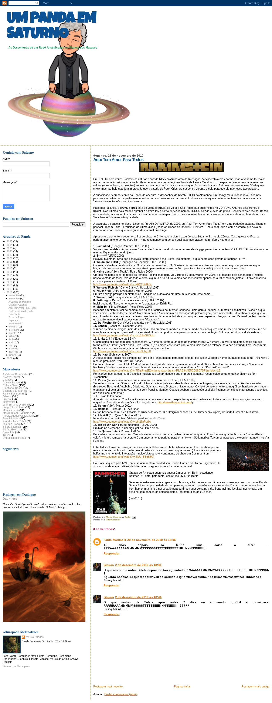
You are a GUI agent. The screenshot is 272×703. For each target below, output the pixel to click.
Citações (8, 379)
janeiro (13, 355)
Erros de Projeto (16, 317)
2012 (10, 285)
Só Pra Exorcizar (12, 429)
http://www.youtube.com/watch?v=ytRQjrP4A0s (122, 284)
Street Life (8, 432)
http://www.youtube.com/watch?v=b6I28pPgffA (122, 421)
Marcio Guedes (35, 637)
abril (11, 345)
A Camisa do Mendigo (19, 301)
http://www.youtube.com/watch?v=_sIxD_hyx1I (122, 351)
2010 (10, 292)
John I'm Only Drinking (16, 404)
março (12, 348)
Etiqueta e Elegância (15, 390)
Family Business (12, 393)
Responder (111, 553)
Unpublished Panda (14, 437)
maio (12, 342)
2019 (10, 261)
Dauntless (10, 498)
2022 (10, 251)
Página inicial (182, 686)
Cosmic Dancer (12, 382)
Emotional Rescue (13, 388)
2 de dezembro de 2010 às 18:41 (138, 565)
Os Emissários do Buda (20, 311)
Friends (7, 396)
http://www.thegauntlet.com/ (175, 402)
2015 (10, 275)
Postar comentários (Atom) (120, 694)
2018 (10, 265)
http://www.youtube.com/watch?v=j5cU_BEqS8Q (123, 456)
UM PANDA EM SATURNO (51, 27)
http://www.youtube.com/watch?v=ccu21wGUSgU (123, 335)
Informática (9, 401)
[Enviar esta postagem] (133, 517)
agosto (13, 333)
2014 (10, 278)
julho (11, 336)
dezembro (14, 295)
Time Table (14, 314)
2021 (10, 254)
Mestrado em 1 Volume (16, 413)
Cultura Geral (10, 385)
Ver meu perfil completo (16, 666)
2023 (10, 248)
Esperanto (13, 320)
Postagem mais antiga (255, 686)
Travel (6, 435)
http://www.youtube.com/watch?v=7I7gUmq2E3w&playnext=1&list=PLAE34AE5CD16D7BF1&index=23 (156, 370)
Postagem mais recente (108, 686)
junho (12, 339)
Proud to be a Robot (14, 421)
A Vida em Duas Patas (15, 374)
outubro (13, 326)
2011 (10, 288)
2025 (10, 241)
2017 (10, 268)
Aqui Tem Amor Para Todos (22, 308)
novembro (14, 298)
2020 (10, 258)
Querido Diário (11, 424)
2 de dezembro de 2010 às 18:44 (138, 597)
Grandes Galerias (17, 304)
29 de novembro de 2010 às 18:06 (151, 540)
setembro (14, 330)
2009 (10, 358)
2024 (10, 244)
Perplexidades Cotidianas (18, 415)
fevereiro (14, 351)
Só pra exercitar (12, 426)
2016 (10, 271)
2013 (10, 282)
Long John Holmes (14, 407)
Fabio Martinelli (114, 540)
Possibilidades (11, 418)
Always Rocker (113, 520)
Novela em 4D (15, 323)
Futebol (7, 399)
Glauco (108, 565)
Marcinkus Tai (11, 410)
